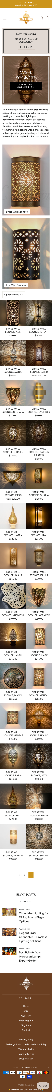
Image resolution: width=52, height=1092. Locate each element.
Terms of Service (26, 1054)
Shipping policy (26, 1039)
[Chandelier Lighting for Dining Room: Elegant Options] (9, 912)
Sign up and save (25, 1067)
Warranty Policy (26, 1049)
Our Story (26, 1015)
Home (26, 1006)
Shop (26, 1010)
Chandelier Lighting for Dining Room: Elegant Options (33, 917)
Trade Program (26, 1020)
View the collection (26, 85)
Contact (25, 998)
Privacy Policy (26, 1058)
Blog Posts (26, 1025)
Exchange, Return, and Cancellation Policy (26, 1044)
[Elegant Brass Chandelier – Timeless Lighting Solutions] (9, 932)
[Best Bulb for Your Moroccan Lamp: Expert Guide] (9, 951)
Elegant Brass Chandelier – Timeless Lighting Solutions (33, 937)
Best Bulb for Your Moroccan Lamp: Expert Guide (30, 956)
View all (26, 901)
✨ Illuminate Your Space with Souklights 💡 (26, 1089)
